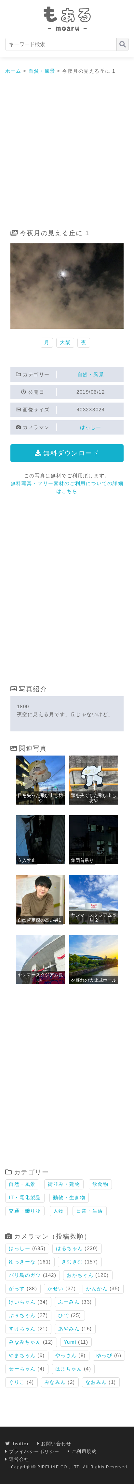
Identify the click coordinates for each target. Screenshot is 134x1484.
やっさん (66, 1355)
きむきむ (72, 1261)
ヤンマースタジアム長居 (40, 977)
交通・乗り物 (25, 1211)
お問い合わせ (56, 1443)
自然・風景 (41, 71)
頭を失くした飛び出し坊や (93, 798)
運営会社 (19, 1459)
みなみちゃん (25, 1342)
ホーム (13, 71)
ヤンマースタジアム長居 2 (93, 917)
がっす (17, 1288)
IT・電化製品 (25, 1197)
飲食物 (100, 1184)
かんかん (97, 1288)
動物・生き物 (69, 1197)
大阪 (65, 342)
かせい (55, 1288)
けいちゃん (22, 1302)
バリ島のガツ (25, 1275)
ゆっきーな (22, 1261)
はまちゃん (68, 1368)
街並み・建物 (64, 1184)
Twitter (20, 1443)
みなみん (55, 1382)
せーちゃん (22, 1368)
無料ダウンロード (71, 453)
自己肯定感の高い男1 (39, 920)
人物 (58, 1211)
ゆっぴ (104, 1355)
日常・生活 (89, 1211)
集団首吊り (82, 860)
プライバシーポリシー (34, 1451)
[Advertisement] (67, 152)
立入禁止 (27, 860)
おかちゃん (80, 1275)
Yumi (70, 1342)
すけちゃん (22, 1328)
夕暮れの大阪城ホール (93, 980)
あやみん (69, 1328)
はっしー (90, 427)
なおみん (96, 1382)
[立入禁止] (40, 862)
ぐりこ (17, 1382)
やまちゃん (22, 1355)
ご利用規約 (84, 1451)
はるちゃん (69, 1248)
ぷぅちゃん (22, 1315)
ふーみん (69, 1302)
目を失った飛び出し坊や (40, 798)
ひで (63, 1315)
